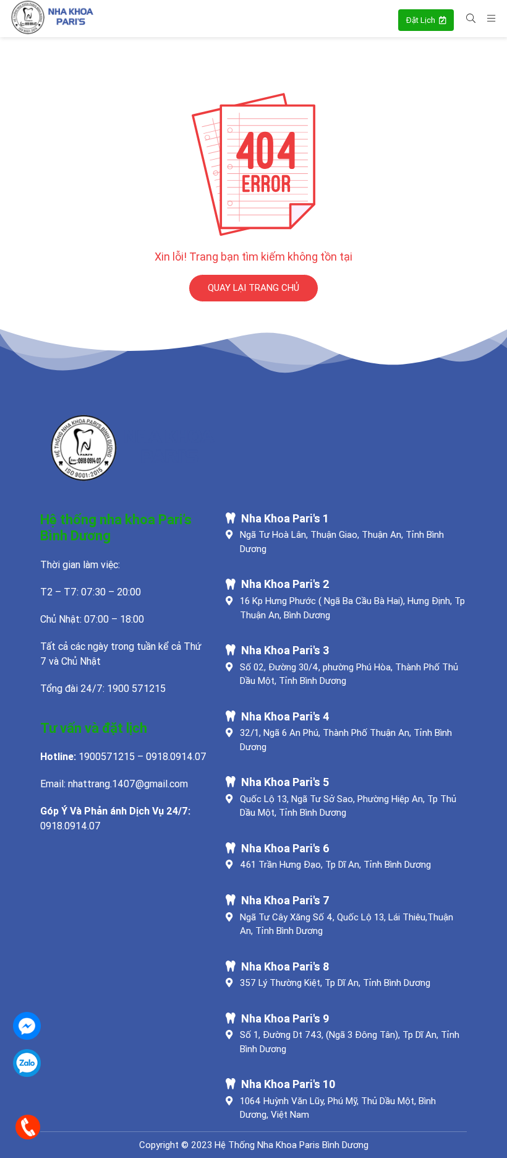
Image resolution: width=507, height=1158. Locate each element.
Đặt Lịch (421, 20)
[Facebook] (27, 1026)
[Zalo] (27, 1063)
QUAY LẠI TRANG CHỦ (253, 287)
